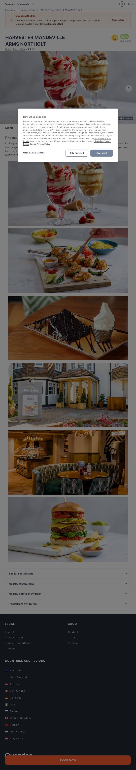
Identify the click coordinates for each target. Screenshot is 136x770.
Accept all (102, 153)
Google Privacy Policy (40, 144)
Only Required (76, 153)
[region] (68, 135)
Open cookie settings (33, 153)
